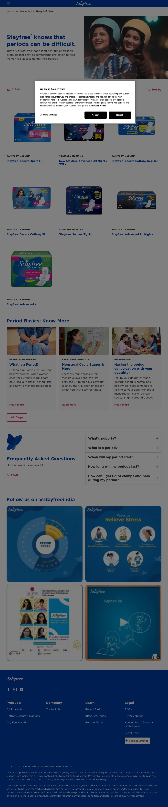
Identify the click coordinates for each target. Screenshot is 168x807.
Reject (119, 115)
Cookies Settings (48, 115)
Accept (95, 115)
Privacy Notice (99, 106)
